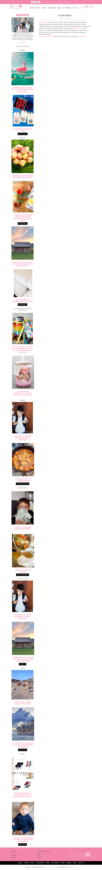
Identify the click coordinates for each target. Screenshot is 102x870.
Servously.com (73, 867)
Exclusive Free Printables (43, 851)
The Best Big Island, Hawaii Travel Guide (22, 703)
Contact (47, 867)
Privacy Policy (53, 867)
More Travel (22, 750)
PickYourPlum (79, 28)
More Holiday (22, 134)
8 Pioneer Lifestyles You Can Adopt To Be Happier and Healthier (22, 264)
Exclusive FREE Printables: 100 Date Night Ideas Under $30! (23, 393)
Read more (22, 42)
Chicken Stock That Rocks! (23, 571)
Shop (38, 855)
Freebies (39, 857)
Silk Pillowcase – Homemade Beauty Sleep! (23, 300)
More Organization (22, 574)
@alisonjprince (82, 36)
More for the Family (22, 483)
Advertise (13, 857)
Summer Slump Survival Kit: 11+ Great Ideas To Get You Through (23, 89)
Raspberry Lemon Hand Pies (23, 130)
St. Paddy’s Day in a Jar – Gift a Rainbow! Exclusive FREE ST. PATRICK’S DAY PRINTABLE (22, 349)
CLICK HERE (35, 2)
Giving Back (14, 855)
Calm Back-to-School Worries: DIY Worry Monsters (22, 438)
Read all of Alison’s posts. (46, 36)
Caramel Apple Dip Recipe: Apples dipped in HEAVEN (22, 176)
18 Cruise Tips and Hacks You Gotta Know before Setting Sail (23, 745)
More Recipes (22, 223)
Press (12, 853)
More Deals (22, 844)
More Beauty (22, 304)
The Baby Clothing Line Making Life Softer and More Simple (23, 839)
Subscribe (13, 851)
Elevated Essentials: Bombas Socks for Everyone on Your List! (22, 795)
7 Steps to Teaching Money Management (22, 528)
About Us (39, 853)
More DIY (22, 664)
